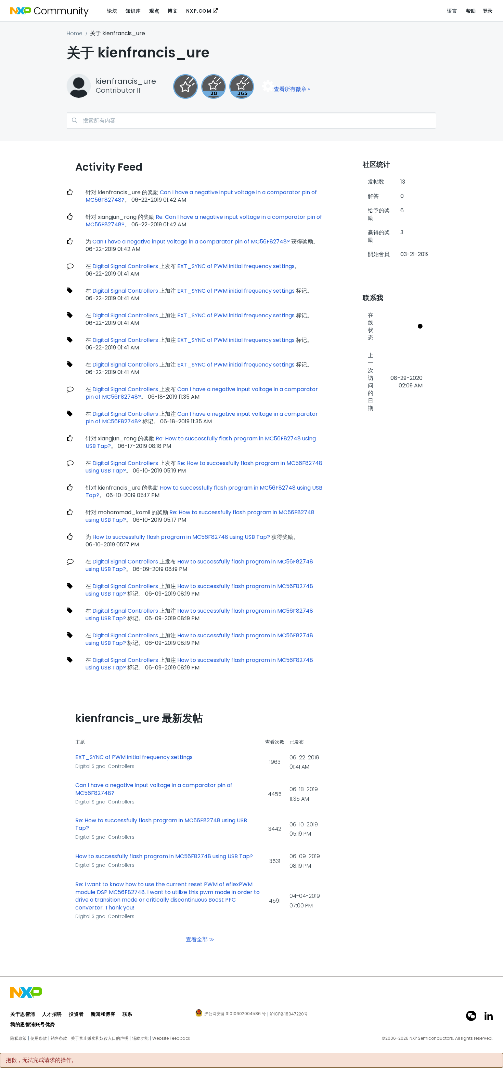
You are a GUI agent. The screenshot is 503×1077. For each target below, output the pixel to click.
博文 (173, 11)
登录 (488, 11)
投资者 (76, 1014)
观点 (154, 11)
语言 (452, 11)
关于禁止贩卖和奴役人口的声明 (99, 1038)
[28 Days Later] (213, 86)
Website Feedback (171, 1038)
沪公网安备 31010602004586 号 (235, 1014)
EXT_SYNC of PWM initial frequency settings (236, 266)
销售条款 (59, 1038)
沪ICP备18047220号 (289, 1014)
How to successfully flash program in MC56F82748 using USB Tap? (204, 491)
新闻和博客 (103, 1014)
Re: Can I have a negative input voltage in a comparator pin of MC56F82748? (204, 220)
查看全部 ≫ (200, 939)
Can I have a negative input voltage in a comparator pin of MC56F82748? (201, 196)
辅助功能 (140, 1038)
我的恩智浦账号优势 (32, 1024)
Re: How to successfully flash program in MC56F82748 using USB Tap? (201, 442)
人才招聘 (52, 1014)
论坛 (112, 11)
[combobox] (251, 120)
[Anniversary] (241, 86)
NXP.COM (198, 11)
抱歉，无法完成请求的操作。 (41, 1060)
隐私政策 (18, 1038)
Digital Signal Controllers (125, 266)
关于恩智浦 (22, 1014)
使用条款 (38, 1038)
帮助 (471, 11)
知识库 (133, 11)
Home (74, 33)
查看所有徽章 (290, 89)
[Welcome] (185, 86)
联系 (127, 1014)
